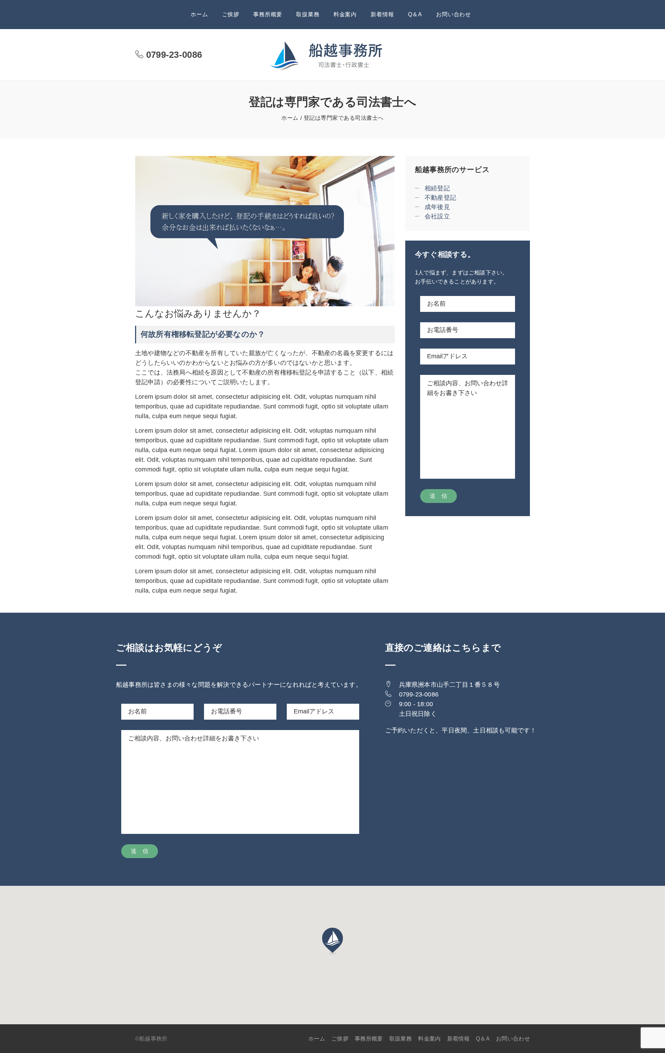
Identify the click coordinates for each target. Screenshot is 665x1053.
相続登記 (437, 188)
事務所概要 (267, 14)
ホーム (199, 14)
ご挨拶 (230, 14)
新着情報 (382, 14)
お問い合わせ (453, 14)
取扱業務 (307, 14)
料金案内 (345, 14)
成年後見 (437, 207)
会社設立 (437, 216)
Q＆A (415, 14)
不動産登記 (440, 197)
